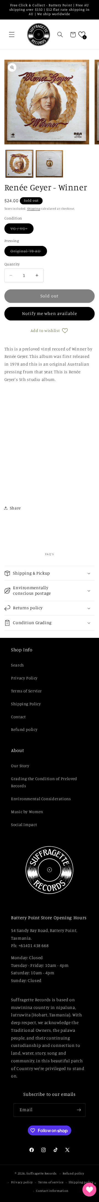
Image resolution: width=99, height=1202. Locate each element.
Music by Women (27, 811)
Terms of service (51, 1182)
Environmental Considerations (41, 798)
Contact (18, 716)
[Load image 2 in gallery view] (49, 163)
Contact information (52, 1191)
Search (17, 665)
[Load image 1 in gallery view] (19, 163)
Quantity (12, 264)
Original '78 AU (28, 252)
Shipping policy (81, 1182)
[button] (11, 34)
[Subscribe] (79, 1110)
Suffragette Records (41, 1173)
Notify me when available (49, 313)
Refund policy (24, 729)
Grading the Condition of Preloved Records (44, 782)
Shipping (33, 208)
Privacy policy (22, 1182)
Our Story (20, 765)
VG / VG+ (22, 230)
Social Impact (24, 824)
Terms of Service (26, 690)
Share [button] (15, 508)
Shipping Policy (26, 703)
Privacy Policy (24, 678)
